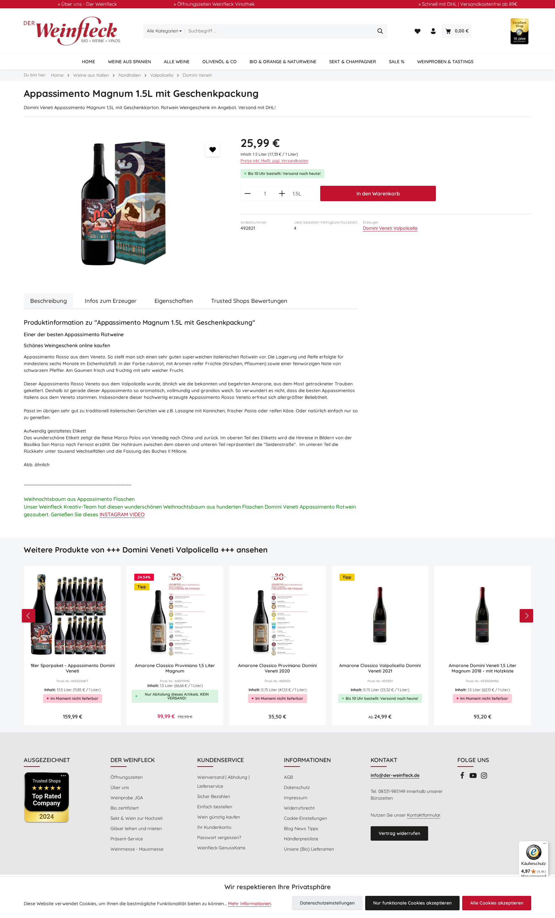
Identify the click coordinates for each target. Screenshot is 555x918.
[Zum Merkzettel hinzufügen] (212, 149)
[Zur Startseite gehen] (72, 31)
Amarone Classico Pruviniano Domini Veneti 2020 (277, 668)
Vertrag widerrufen (399, 833)
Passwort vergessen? (219, 837)
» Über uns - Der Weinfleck (87, 4)
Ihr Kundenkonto (214, 827)
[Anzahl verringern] (247, 193)
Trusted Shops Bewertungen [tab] (249, 301)
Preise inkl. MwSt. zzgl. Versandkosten (274, 160)
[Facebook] (463, 777)
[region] (125, 206)
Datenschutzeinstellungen (327, 903)
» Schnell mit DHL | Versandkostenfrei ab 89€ (467, 4)
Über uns (119, 787)
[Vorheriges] (28, 615)
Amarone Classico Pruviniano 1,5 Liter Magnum (175, 668)
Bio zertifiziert (124, 808)
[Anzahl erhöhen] (282, 193)
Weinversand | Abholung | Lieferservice (223, 781)
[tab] (48, 300)
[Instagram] (484, 777)
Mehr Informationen (249, 903)
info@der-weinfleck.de (395, 775)
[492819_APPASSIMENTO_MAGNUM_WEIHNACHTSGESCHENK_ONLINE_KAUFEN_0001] (125, 206)
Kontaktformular (423, 815)
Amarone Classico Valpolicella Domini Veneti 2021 (380, 668)
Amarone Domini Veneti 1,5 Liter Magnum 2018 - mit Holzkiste (482, 668)
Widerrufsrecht (299, 808)
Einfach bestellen (214, 807)
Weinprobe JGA (126, 798)
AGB (288, 777)
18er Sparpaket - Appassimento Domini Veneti (73, 668)
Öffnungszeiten (126, 777)
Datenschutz (297, 787)
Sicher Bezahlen (213, 796)
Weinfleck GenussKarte (221, 848)
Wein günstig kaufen (218, 817)
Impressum (295, 798)
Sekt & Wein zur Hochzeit (136, 818)
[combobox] (279, 31)
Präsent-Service (126, 839)
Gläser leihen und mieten (136, 828)
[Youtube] (474, 777)
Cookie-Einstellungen (305, 818)
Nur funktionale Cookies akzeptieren (412, 903)
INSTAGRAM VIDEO (122, 514)
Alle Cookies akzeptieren (496, 903)
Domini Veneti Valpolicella (390, 228)
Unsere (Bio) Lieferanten (309, 849)
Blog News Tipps (301, 828)
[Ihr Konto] (433, 31)
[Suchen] (380, 31)
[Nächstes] (526, 615)
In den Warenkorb (378, 193)
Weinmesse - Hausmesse (136, 849)
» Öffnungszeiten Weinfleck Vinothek (214, 4)
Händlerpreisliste (301, 839)
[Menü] (545, 845)
